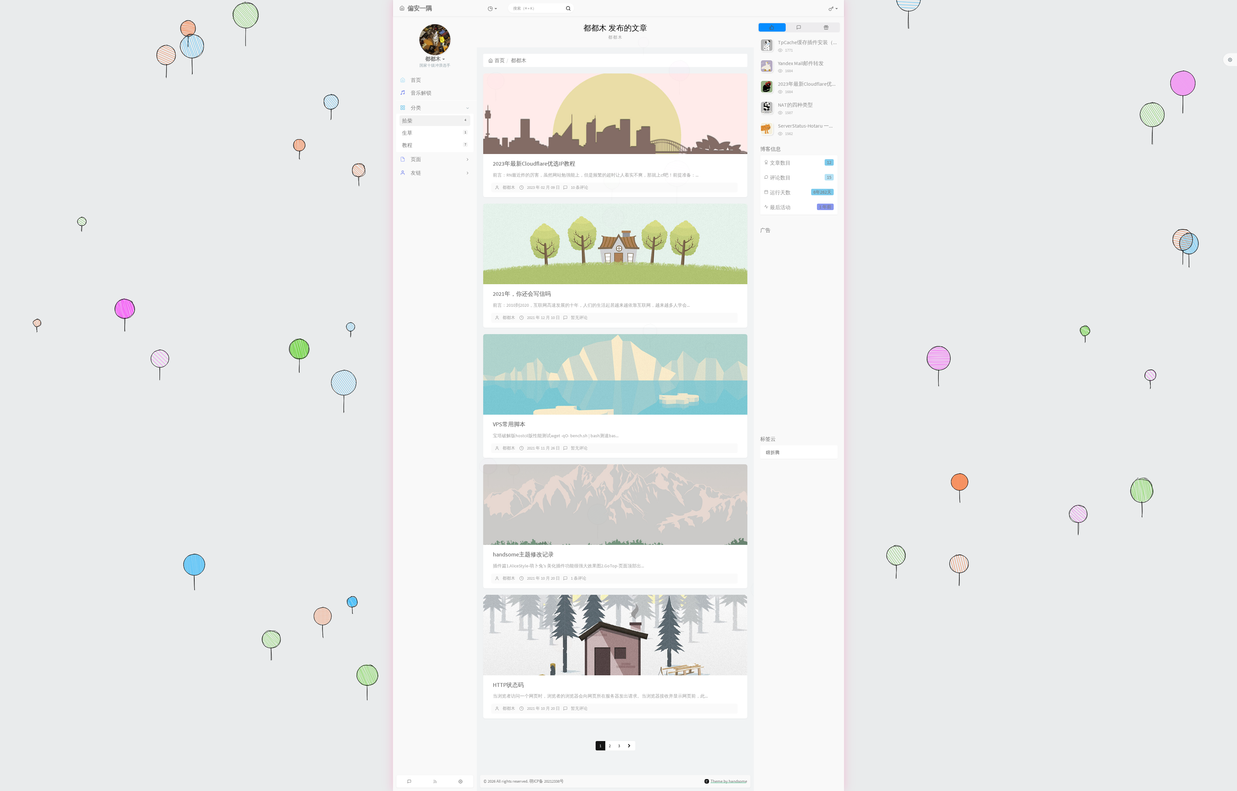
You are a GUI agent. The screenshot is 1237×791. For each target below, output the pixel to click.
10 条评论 (579, 187)
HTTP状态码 (508, 685)
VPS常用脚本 (509, 424)
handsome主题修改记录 (523, 554)
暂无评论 (579, 317)
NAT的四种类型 (795, 104)
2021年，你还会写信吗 (522, 293)
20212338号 (554, 781)
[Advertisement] (799, 333)
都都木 (509, 187)
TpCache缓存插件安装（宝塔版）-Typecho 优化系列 (837, 42)
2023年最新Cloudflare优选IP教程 (534, 163)
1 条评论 (578, 578)
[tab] (771, 27)
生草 (434, 133)
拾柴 (434, 121)
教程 (434, 145)
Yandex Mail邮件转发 (801, 63)
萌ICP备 (536, 781)
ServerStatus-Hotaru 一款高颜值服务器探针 (826, 125)
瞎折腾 (773, 452)
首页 (499, 60)
